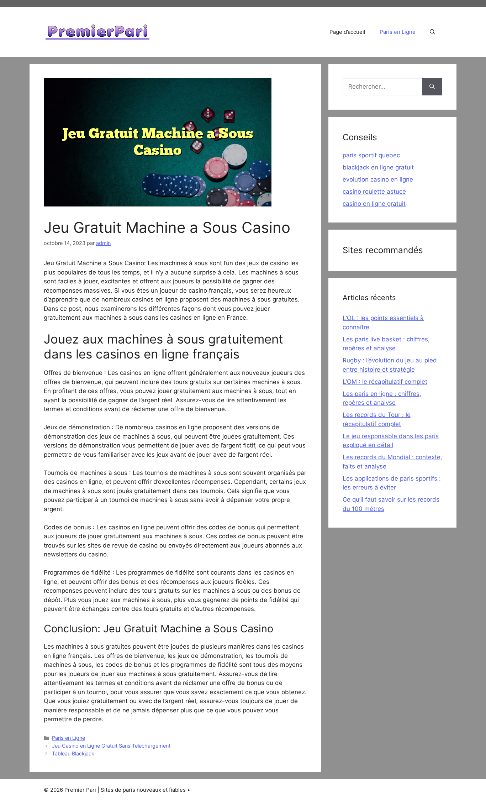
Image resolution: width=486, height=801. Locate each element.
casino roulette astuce (374, 191)
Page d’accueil (347, 31)
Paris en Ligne (398, 31)
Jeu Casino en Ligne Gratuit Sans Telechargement (111, 746)
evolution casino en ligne (378, 179)
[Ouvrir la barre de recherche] (432, 32)
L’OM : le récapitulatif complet (385, 381)
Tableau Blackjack (73, 753)
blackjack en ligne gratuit (378, 167)
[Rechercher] (432, 86)
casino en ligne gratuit (374, 203)
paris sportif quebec (371, 155)
